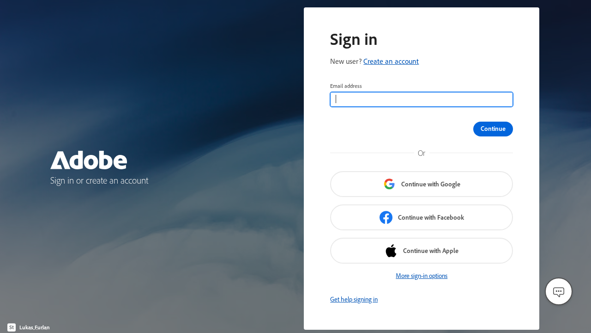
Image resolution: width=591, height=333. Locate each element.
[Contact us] (559, 291)
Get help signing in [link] (354, 299)
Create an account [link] (391, 61)
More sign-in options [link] (421, 275)
